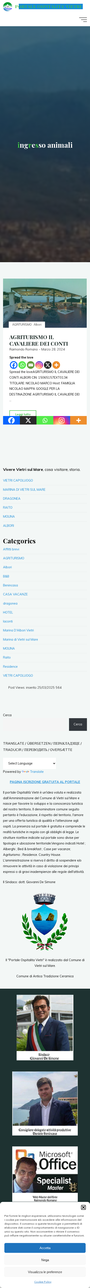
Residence (10, 667)
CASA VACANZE (15, 594)
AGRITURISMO (22, 324)
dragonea (10, 603)
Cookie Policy (42, 1281)
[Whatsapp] (22, 365)
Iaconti (8, 621)
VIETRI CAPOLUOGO (18, 480)
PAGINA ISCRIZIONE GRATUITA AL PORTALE (45, 782)
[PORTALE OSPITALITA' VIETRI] (7, 7)
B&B (6, 576)
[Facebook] (13, 365)
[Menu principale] (83, 19)
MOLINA (9, 516)
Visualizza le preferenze (45, 1272)
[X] (48, 365)
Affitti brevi (11, 549)
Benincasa (10, 585)
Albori (38, 324)
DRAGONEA (12, 499)
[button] (83, 1207)
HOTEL (8, 612)
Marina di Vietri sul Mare (20, 639)
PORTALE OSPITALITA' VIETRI (48, 6)
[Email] (31, 365)
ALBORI (8, 526)
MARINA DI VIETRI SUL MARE (24, 490)
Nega (45, 1260)
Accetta (45, 1248)
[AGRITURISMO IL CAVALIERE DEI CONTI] (45, 303)
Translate (37, 772)
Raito (7, 657)
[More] (56, 365)
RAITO (7, 508)
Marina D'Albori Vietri (18, 630)
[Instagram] (39, 365)
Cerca (7, 715)
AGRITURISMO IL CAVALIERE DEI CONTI (38, 340)
